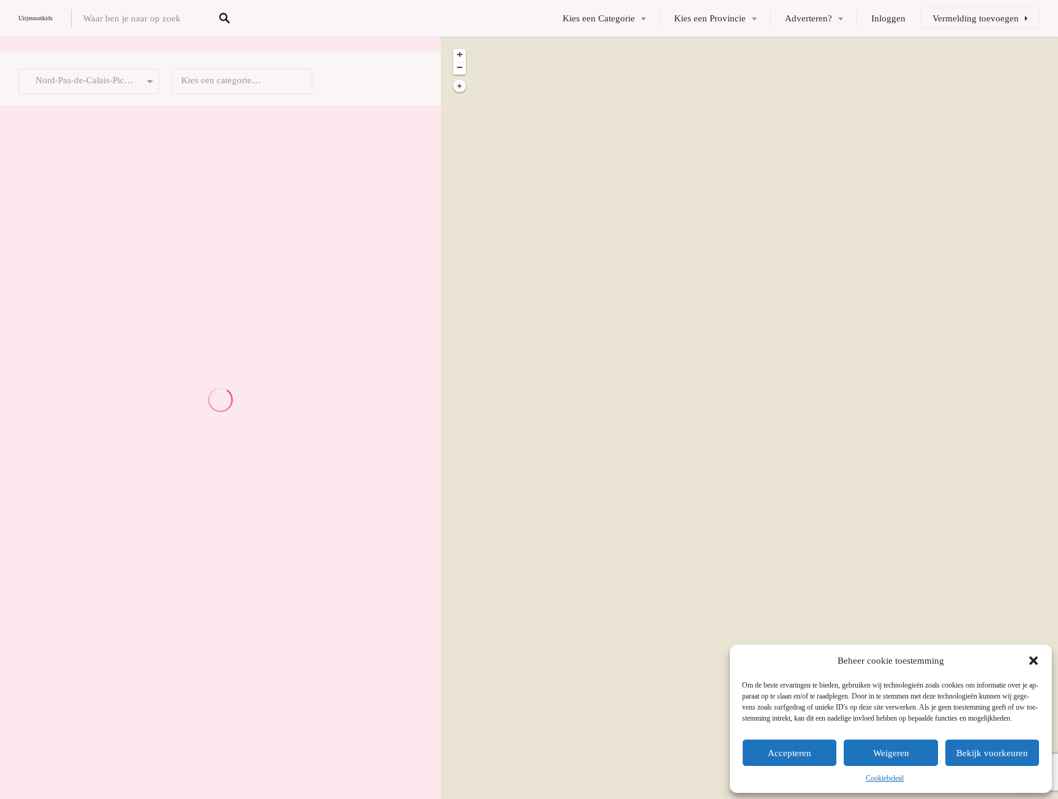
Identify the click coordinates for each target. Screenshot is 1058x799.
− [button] (460, 67)
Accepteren (789, 753)
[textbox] (242, 81)
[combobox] (241, 81)
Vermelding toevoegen (975, 18)
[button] (1033, 661)
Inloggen (888, 18)
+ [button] (460, 54)
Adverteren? (808, 18)
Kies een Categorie (599, 18)
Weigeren (891, 753)
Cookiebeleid (885, 778)
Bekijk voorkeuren (992, 753)
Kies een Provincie (710, 18)
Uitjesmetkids (35, 18)
